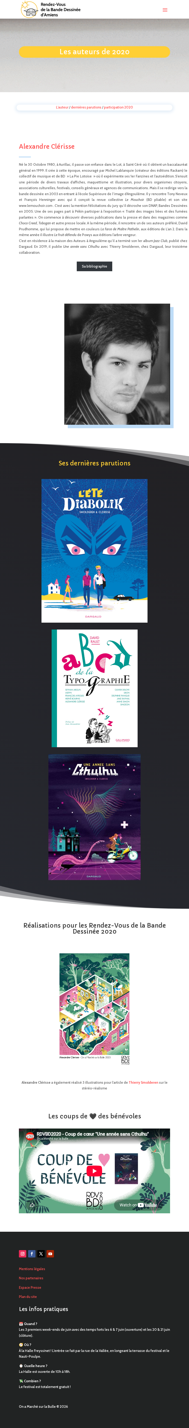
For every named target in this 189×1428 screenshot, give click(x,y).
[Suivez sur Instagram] (22, 1253)
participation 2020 (118, 107)
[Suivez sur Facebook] (31, 1253)
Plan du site (28, 1297)
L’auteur (62, 107)
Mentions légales (32, 1269)
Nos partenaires (31, 1278)
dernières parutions (86, 107)
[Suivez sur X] (41, 1253)
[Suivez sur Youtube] (50, 1253)
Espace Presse (30, 1287)
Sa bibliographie (94, 266)
